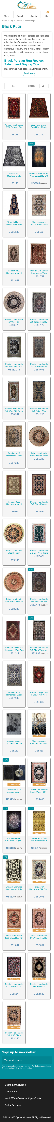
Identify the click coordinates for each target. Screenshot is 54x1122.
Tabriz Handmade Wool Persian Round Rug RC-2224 (14, 601)
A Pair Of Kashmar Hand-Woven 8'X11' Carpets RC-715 (39, 792)
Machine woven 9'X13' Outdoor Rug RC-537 (39, 743)
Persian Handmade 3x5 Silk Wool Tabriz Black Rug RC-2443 (39, 552)
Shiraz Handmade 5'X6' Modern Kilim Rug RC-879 (13, 889)
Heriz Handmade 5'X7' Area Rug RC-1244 (39, 938)
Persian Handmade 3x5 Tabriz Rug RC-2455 (39, 321)
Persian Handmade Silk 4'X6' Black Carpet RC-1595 (14, 1035)
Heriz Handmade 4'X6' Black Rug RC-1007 (14, 938)
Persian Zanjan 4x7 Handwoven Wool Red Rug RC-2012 (39, 694)
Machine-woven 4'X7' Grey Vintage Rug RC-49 (13, 743)
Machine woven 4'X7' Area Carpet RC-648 (39, 174)
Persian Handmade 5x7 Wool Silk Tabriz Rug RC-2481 (14, 366)
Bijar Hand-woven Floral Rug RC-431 (39, 126)
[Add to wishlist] (10, 121)
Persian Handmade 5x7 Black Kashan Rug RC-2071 (39, 504)
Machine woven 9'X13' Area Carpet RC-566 (39, 224)
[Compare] (14, 121)
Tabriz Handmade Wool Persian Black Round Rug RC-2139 (39, 455)
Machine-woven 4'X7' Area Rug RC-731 (14, 840)
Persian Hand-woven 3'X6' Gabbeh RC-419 (13, 127)
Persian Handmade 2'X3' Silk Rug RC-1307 (14, 986)
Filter (12, 86)
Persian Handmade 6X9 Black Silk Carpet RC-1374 (39, 986)
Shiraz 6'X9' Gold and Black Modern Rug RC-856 (39, 840)
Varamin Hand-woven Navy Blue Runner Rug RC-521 (14, 224)
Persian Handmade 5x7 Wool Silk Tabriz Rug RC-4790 (14, 411)
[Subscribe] (49, 1060)
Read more (29, 73)
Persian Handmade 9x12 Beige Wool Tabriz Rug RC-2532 (39, 366)
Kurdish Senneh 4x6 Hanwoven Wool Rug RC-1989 (14, 650)
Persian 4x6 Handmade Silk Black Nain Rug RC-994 (39, 889)
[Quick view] (17, 121)
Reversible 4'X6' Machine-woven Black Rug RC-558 (14, 792)
